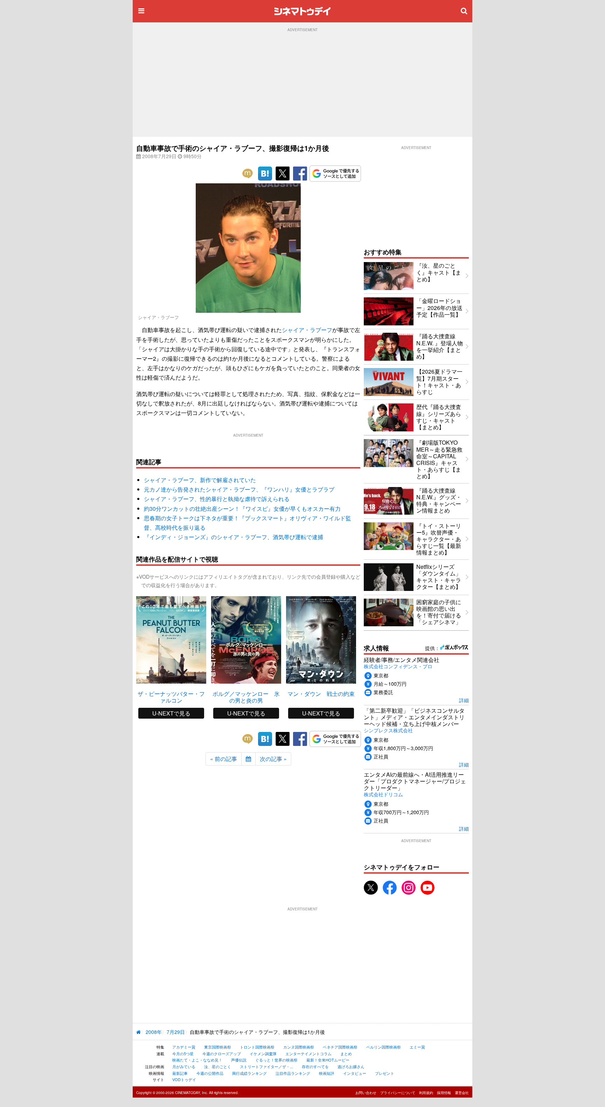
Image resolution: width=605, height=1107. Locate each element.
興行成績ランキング (249, 1073)
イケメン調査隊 (263, 1053)
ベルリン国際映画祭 (383, 1047)
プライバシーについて (397, 1092)
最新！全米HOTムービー (327, 1060)
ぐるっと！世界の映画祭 (276, 1060)
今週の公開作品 (209, 1073)
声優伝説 (238, 1060)
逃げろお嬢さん (351, 1066)
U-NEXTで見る (171, 713)
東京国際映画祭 (217, 1047)
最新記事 (180, 1073)
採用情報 (444, 1092)
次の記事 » (273, 759)
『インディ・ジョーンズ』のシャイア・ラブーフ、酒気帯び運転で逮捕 (233, 537)
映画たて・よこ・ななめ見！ (197, 1060)
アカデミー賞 (183, 1047)
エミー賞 (417, 1047)
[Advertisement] (302, 84)
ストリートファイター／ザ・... (266, 1066)
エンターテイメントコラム (308, 1053)
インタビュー (354, 1073)
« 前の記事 (223, 759)
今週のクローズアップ (221, 1053)
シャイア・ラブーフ (307, 330)
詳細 (464, 700)
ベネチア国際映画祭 (340, 1047)
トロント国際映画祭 (257, 1047)
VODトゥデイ (184, 1079)
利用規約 (426, 1092)
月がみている (183, 1066)
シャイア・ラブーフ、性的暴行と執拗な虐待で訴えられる (217, 499)
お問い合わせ (365, 1092)
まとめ (346, 1053)
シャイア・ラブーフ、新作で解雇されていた (200, 480)
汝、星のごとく (217, 1066)
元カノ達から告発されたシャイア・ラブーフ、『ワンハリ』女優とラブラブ (239, 489)
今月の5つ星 (183, 1053)
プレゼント (384, 1073)
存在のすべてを (315, 1066)
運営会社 (462, 1092)
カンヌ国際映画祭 (298, 1047)
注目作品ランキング (293, 1073)
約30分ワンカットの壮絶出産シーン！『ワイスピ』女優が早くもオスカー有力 (242, 509)
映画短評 (326, 1073)
